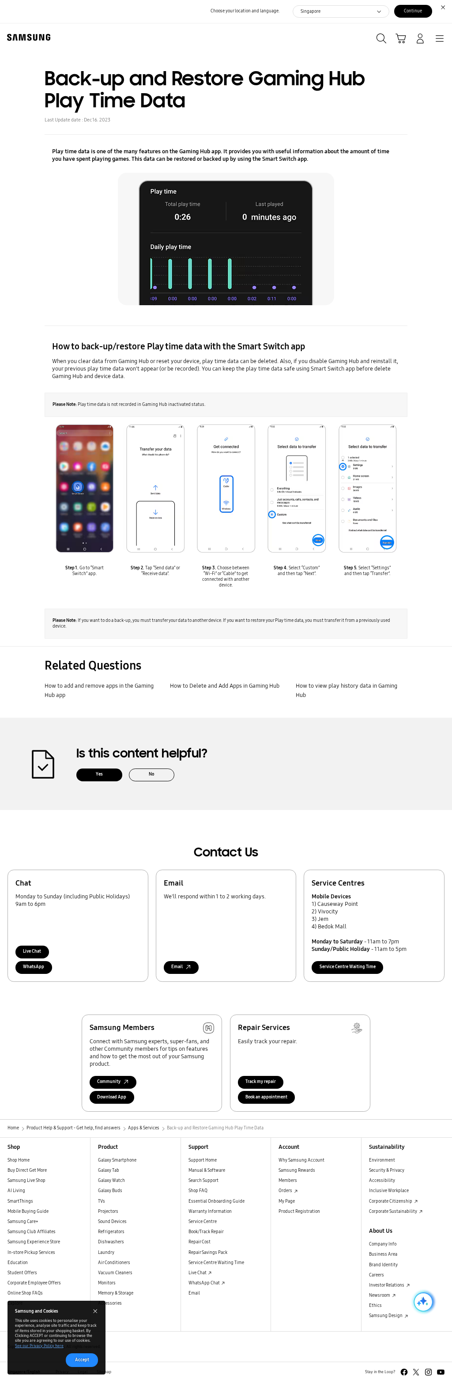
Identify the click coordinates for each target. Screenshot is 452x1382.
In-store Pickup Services (31, 1252)
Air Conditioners (114, 1262)
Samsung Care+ (23, 1221)
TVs (101, 1201)
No (151, 774)
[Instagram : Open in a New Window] (428, 1372)
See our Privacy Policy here (39, 1346)
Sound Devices (112, 1221)
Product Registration (299, 1211)
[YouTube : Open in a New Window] (440, 1372)
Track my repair (260, 1081)
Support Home (202, 1160)
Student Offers (22, 1273)
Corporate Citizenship (391, 1201)
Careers (376, 1275)
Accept (82, 1360)
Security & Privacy (386, 1170)
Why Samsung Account (301, 1160)
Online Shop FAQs (25, 1293)
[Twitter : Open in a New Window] (416, 1372)
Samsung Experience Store (34, 1242)
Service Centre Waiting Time (348, 966)
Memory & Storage (115, 1293)
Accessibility (382, 1180)
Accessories (110, 1303)
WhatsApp (33, 966)
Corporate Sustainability (393, 1211)
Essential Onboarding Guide (216, 1201)
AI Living (16, 1190)
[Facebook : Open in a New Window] (404, 1372)
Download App (111, 1097)
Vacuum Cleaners (115, 1273)
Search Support (203, 1180)
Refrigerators (111, 1231)
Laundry (106, 1252)
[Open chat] (422, 1302)
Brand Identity (383, 1265)
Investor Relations (387, 1285)
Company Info (382, 1244)
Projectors (108, 1211)
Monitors (107, 1283)
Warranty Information (210, 1211)
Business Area (383, 1254)
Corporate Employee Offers (34, 1283)
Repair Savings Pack (207, 1252)
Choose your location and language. (245, 11)
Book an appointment (266, 1097)
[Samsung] (27, 37)
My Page (287, 1201)
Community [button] (109, 1081)
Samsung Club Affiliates (32, 1231)
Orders (286, 1190)
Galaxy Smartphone (117, 1160)
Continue (413, 11)
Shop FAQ (197, 1190)
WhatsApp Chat (204, 1283)
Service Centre (202, 1221)
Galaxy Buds (110, 1190)
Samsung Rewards (297, 1170)
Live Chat (32, 951)
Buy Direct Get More (27, 1170)
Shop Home (19, 1160)
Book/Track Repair (206, 1231)
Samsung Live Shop (26, 1180)
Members (288, 1180)
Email (194, 1293)
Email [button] (177, 966)
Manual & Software (206, 1170)
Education (18, 1262)
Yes (99, 774)
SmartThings (20, 1201)
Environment (382, 1160)
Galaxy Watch (111, 1180)
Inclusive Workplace (389, 1190)
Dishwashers (111, 1242)
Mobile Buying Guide (28, 1211)
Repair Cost (199, 1242)
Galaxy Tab (108, 1170)
